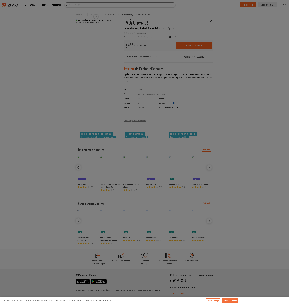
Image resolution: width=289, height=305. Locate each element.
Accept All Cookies (230, 301)
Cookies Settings (213, 301)
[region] (144, 301)
